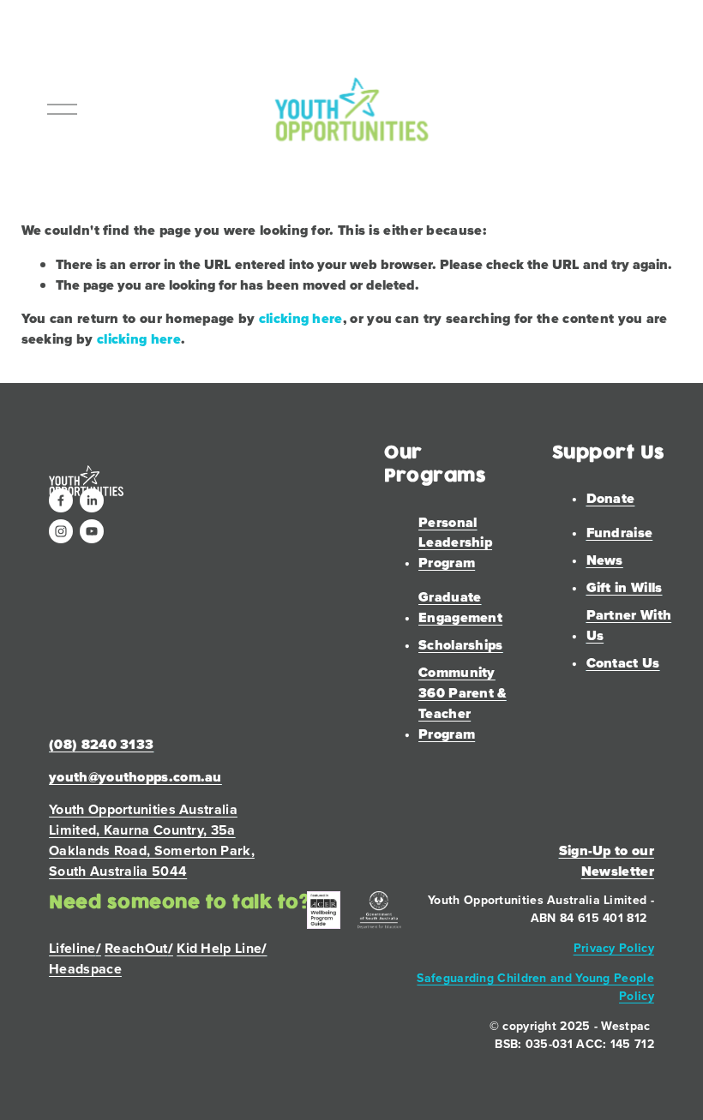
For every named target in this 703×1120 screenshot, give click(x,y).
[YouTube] (92, 531)
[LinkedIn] (92, 500)
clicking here (301, 318)
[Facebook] (61, 500)
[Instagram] (61, 531)
